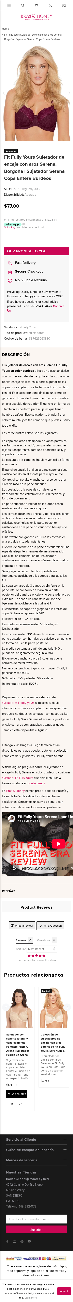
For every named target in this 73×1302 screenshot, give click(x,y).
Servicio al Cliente (21, 1139)
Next (69, 93)
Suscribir (36, 1230)
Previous (4, 93)
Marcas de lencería (22, 1160)
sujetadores (36, 333)
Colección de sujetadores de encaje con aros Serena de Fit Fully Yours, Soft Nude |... (53, 1042)
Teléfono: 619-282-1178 (21, 1206)
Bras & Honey (15, 791)
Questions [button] (43, 940)
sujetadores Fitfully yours (18, 703)
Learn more (31, 1297)
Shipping (9, 227)
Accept (64, 1291)
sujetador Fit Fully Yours (17, 778)
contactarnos (36, 783)
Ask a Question (52, 926)
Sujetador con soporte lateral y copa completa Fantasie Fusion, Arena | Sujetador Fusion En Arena (17, 1044)
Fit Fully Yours (27, 327)
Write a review (24, 926)
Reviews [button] (21, 940)
